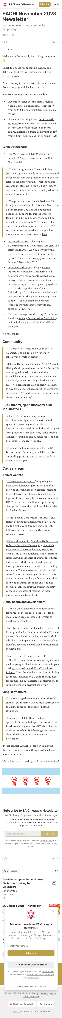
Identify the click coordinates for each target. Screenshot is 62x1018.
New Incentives (16, 628)
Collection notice (31, 996)
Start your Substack (23, 1004)
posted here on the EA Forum (38, 368)
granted (41, 490)
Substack (16, 1011)
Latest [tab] (14, 871)
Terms (53, 993)
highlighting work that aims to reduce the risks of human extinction (32, 707)
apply (14, 301)
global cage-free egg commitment (33, 526)
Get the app (46, 1004)
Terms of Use (47, 971)
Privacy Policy (33, 977)
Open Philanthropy (19, 268)
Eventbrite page (11, 87)
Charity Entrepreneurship (21, 416)
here (44, 234)
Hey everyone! (9, 890)
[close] (53, 911)
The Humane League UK (21, 482)
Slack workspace (35, 87)
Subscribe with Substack (33, 964)
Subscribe (44, 4)
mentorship (22, 186)
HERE (11, 114)
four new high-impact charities (29, 420)
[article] (31, 889)
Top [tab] (6, 871)
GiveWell (14, 660)
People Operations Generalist (29, 270)
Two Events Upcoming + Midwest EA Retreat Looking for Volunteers (23, 883)
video (53, 628)
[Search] (57, 871)
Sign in (55, 4)
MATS (16, 154)
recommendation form (23, 226)
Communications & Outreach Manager (31, 246)
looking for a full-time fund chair (37, 318)
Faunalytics (32, 554)
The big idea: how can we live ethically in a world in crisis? (28, 355)
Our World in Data (18, 242)
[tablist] (10, 871)
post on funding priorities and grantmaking (32, 454)
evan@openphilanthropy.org (24, 305)
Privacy (44, 993)
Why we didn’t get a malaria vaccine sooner (31, 609)
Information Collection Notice (40, 974)
